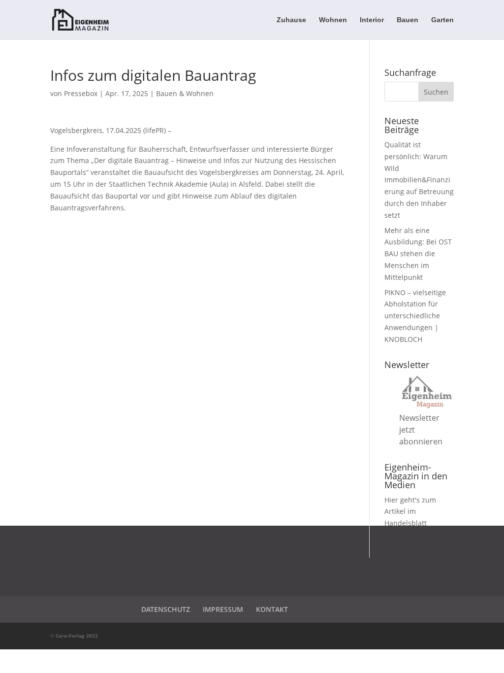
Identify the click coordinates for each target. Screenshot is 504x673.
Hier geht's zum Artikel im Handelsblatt (410, 511)
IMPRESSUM (223, 609)
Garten (442, 20)
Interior (372, 20)
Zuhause (291, 20)
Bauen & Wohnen (185, 93)
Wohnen (333, 20)
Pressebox (80, 93)
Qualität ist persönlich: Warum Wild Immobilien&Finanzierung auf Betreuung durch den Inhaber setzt (419, 180)
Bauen (407, 20)
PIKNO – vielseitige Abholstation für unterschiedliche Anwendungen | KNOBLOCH (415, 316)
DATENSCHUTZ (165, 609)
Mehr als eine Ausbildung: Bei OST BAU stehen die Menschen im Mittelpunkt (418, 254)
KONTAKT (272, 609)
